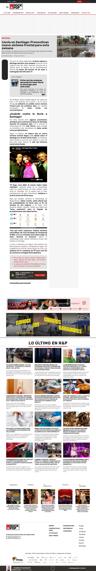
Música (51, 525)
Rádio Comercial (77, 564)
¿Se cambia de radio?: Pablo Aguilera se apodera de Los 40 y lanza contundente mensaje (13, 507)
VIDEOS (14, 1)
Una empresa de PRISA (17, 559)
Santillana (45, 558)
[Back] (45, 568)
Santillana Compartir (53, 558)
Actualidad (52, 13)
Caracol (75, 558)
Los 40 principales (38, 558)
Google (81, 526)
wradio (45, 560)
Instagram (82, 531)
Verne (65, 560)
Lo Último (6, 13)
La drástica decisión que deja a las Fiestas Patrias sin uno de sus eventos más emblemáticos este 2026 (65, 508)
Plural (44, 564)
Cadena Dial (70, 560)
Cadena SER (60, 558)
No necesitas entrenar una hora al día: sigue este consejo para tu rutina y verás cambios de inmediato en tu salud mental (31, 508)
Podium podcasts (30, 562)
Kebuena (75, 560)
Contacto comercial (13, 537)
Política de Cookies (50, 553)
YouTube (81, 540)
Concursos (75, 13)
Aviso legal (28, 553)
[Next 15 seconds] (56, 568)
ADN (26, 120)
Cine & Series (64, 13)
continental (57, 560)
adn (69, 558)
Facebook (82, 534)
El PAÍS (31, 558)
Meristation (70, 564)
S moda (57, 564)
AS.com (65, 558)
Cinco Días (51, 560)
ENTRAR (79, 1)
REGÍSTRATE (86, 1)
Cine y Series (53, 535)
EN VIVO (9, 1)
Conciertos (41, 13)
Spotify (81, 543)
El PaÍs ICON (51, 564)
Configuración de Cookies (64, 553)
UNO (41, 560)
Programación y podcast (77, 568)
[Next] (60, 568)
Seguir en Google (40, 275)
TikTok (81, 528)
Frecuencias (68, 528)
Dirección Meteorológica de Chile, (32, 249)
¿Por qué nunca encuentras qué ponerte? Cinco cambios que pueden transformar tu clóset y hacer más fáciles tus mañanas (83, 508)
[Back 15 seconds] (49, 568)
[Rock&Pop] (16, 6)
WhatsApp (82, 546)
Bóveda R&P (86, 13)
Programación (18, 13)
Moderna (37, 564)
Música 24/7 (30, 13)
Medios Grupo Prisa (17, 562)
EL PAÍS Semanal (61, 560)
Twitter (81, 537)
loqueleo (63, 564)
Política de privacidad (38, 553)
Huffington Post (33, 560)
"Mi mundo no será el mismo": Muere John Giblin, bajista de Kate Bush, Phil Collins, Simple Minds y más (29, 260)
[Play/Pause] (53, 568)
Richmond (30, 564)
